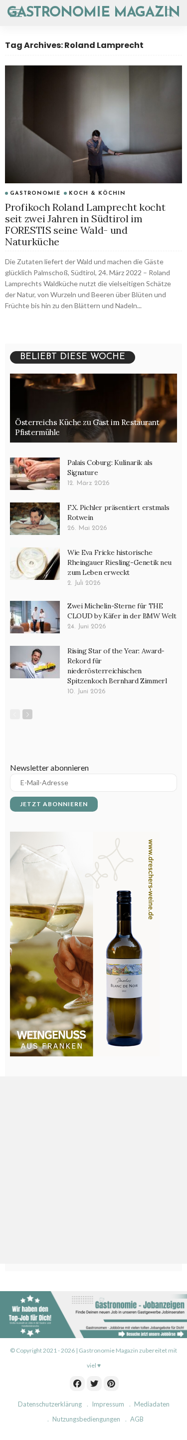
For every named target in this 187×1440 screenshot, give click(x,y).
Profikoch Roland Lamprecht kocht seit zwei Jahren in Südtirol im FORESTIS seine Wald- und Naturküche (85, 224)
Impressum (108, 1404)
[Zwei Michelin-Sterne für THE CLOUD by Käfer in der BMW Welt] (35, 617)
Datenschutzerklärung (50, 1404)
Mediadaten (152, 1404)
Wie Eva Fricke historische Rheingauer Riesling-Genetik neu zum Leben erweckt (119, 562)
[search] (169, 13)
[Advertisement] (93, 1170)
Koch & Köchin (97, 193)
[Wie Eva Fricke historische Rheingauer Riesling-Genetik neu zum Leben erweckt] (35, 563)
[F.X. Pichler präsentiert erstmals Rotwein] (35, 518)
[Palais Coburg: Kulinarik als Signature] (35, 474)
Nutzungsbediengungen (86, 1419)
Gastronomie (35, 193)
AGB (137, 1419)
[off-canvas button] (16, 13)
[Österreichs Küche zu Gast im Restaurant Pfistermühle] (93, 408)
